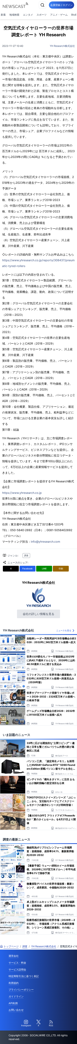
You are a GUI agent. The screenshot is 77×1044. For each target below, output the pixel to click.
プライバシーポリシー (21, 989)
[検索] (42, 5)
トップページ (11, 946)
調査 (26, 555)
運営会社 (14, 955)
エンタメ (28, 14)
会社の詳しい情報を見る (38, 614)
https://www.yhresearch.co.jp (22, 493)
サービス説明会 (17, 969)
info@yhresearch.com (45, 541)
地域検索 (14, 14)
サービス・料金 (17, 962)
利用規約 (14, 982)
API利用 (13, 1003)
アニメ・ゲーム (59, 14)
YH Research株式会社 (62, 45)
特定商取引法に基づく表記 (24, 976)
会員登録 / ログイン (61, 4)
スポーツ (42, 14)
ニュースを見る (63, 630)
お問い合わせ (16, 1009)
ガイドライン (16, 996)
